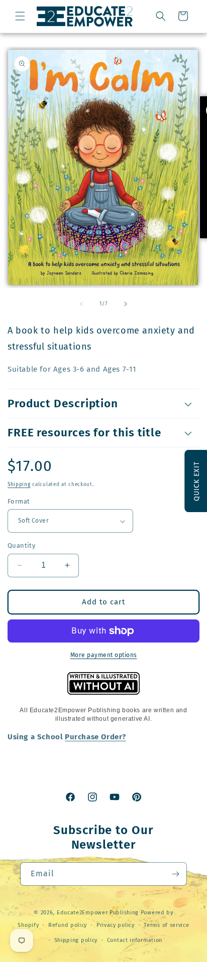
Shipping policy (76, 940)
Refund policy (67, 925)
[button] (20, 16)
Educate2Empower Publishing (98, 912)
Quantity (21, 545)
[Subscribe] (175, 874)
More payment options (103, 655)
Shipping (19, 485)
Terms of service (166, 925)
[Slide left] (81, 304)
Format (19, 501)
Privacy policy (115, 925)
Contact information (134, 940)
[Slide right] (126, 304)
